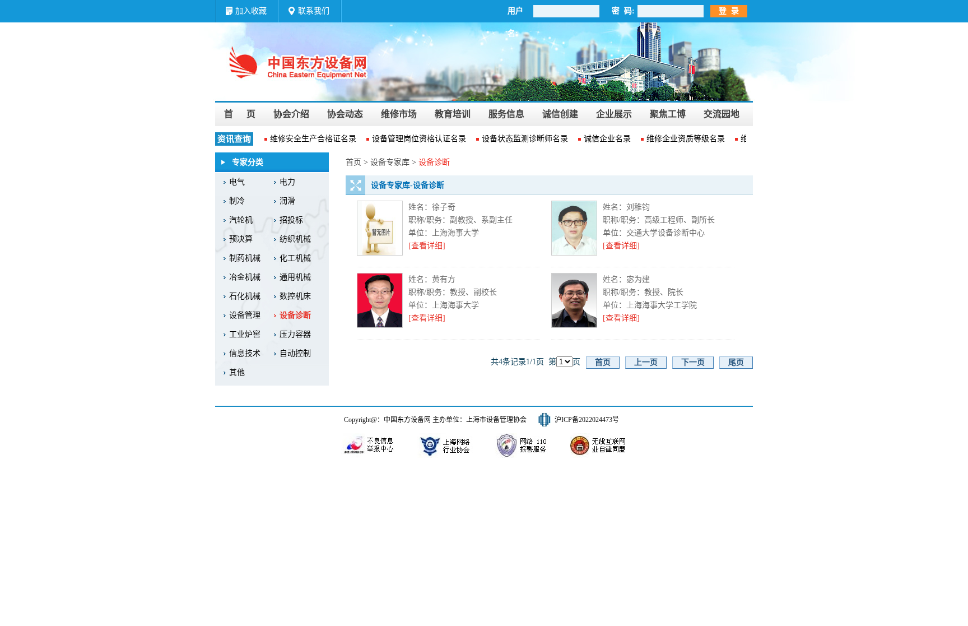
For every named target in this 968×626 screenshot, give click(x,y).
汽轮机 (241, 220)
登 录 (729, 11)
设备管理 (244, 315)
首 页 (239, 114)
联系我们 (313, 11)
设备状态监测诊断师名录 (520, 139)
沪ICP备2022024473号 (587, 420)
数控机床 (295, 296)
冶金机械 (244, 277)
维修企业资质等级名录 (681, 139)
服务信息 (506, 114)
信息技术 (244, 353)
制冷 (237, 201)
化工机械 (295, 258)
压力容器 (295, 334)
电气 (237, 182)
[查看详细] (426, 246)
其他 (237, 372)
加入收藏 (251, 11)
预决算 (241, 239)
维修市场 (399, 114)
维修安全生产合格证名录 (309, 139)
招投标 (291, 220)
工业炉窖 (244, 334)
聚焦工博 (668, 114)
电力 (287, 182)
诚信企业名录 (602, 139)
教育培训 (453, 114)
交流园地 (721, 114)
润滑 (287, 201)
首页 (603, 362)
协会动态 (345, 114)
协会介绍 (291, 114)
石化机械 (244, 296)
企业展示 (614, 114)
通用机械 (295, 277)
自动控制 (295, 353)
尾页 (736, 362)
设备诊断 (295, 315)
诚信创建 (560, 114)
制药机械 (244, 258)
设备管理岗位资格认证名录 (414, 139)
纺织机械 (295, 239)
